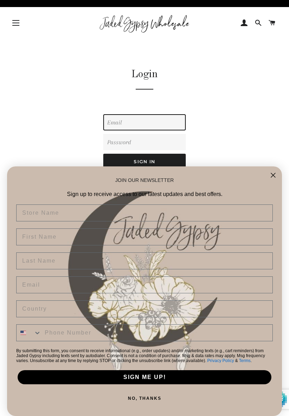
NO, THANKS (144, 398)
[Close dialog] (273, 175)
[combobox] (29, 333)
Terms (245, 360)
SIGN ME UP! (144, 377)
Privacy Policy (220, 360)
